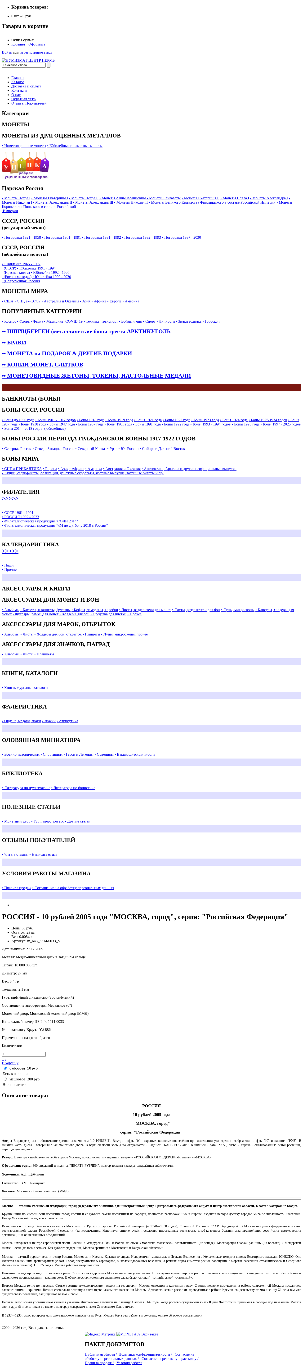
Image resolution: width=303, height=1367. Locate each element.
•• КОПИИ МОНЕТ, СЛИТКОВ (42, 364)
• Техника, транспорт (101, 321)
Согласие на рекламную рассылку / (170, 1359)
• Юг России (128, 449)
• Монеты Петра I (16, 198)
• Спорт (149, 321)
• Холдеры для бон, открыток (58, 634)
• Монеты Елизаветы (164, 198)
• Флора (23, 321)
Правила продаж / (99, 1363)
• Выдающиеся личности (135, 754)
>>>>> (10, 498)
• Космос (9, 321)
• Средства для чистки (108, 614)
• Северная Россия (16, 449)
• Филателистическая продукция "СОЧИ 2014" (40, 521)
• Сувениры (104, 754)
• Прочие (9, 569)
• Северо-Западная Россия (53, 449)
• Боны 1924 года (234, 420)
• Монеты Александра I (269, 198)
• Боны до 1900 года (18, 420)
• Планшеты (44, 654)
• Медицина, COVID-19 (63, 321)
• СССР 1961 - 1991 (17, 513)
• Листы (26, 634)
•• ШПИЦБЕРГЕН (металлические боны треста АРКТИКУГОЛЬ (86, 331)
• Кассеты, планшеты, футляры (45, 610)
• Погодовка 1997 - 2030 (181, 237)
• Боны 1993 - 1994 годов (210, 424)
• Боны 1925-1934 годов (268, 420)
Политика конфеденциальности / (145, 1354)
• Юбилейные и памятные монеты (74, 146)
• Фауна (37, 321)
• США (7, 301)
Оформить (36, 44)
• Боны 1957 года (89, 424)
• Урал (112, 449)
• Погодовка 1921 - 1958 (21, 237)
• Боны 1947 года (61, 424)
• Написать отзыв (43, 854)
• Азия (85, 301)
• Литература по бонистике (73, 788)
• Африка (98, 301)
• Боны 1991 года (147, 424)
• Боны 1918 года (90, 420)
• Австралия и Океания (60, 301)
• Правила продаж (16, 888)
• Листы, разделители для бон (196, 610)
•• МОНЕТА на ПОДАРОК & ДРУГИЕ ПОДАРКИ (67, 353)
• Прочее (134, 614)
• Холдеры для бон (74, 614)
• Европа (114, 301)
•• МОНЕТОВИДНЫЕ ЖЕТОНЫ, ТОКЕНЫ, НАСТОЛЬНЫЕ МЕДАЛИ (96, 376)
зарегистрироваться (36, 52)
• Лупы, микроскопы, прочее (124, 634)
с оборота (17, 1068)
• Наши (8, 565)
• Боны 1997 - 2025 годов (280, 424)
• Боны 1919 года (119, 420)
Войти (7, 52)
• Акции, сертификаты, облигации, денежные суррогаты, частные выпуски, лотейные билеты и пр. (83, 473)
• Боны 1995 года (245, 424)
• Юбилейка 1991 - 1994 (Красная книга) (29, 270)
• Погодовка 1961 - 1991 (61, 237)
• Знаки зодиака (188, 321)
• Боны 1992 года (175, 424)
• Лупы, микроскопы (237, 610)
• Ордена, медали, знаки (21, 721)
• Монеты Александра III (93, 202)
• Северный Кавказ (90, 449)
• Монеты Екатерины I (49, 198)
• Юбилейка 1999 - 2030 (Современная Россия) (36, 279)
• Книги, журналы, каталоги (25, 688)
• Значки (49, 721)
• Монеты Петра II (83, 198)
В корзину (10, 1063)
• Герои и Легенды (78, 754)
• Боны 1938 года (32, 424)
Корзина (18, 44)
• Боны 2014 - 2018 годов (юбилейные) (34, 428)
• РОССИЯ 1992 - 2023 (20, 517)
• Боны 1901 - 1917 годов (55, 420)
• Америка (130, 301)
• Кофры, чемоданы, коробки (94, 610)
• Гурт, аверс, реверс (47, 821)
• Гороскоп (211, 321)
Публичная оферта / (101, 1354)
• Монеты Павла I (234, 198)
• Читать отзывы (15, 854)
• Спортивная (51, 754)
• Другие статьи (77, 821)
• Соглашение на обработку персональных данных (73, 888)
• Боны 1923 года (205, 420)
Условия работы (129, 1363)
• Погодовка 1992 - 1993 (141, 237)
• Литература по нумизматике (26, 788)
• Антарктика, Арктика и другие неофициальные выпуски (189, 469)
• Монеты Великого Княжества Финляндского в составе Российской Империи (212, 202)
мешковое (17, 1079)
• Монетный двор (16, 821)
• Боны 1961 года (118, 424)
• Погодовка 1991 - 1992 (101, 237)
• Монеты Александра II (52, 202)
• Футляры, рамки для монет (35, 614)
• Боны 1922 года (176, 420)
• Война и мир (130, 321)
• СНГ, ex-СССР (27, 301)
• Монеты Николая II (131, 202)
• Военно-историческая (21, 754)
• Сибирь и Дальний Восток (162, 449)
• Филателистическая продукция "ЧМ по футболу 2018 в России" (55, 525)
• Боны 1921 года (148, 420)
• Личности (165, 321)
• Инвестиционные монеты (24, 146)
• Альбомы (10, 610)
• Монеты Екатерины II (200, 198)
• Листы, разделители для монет (145, 610)
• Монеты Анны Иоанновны (123, 198)
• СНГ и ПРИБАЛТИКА (22, 469)
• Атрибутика (67, 721)
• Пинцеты (91, 634)
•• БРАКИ (14, 342)
